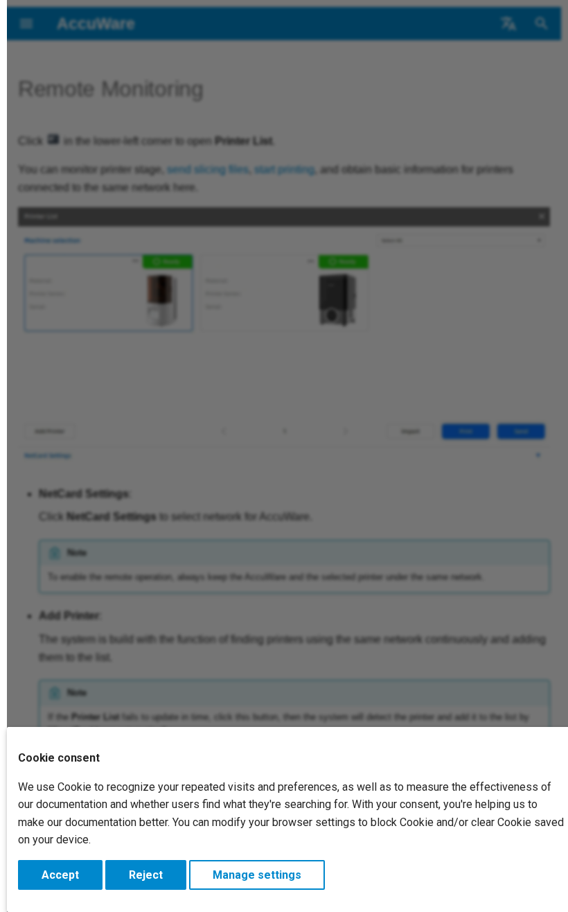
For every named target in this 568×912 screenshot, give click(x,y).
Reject (146, 875)
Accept (60, 875)
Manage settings (257, 875)
